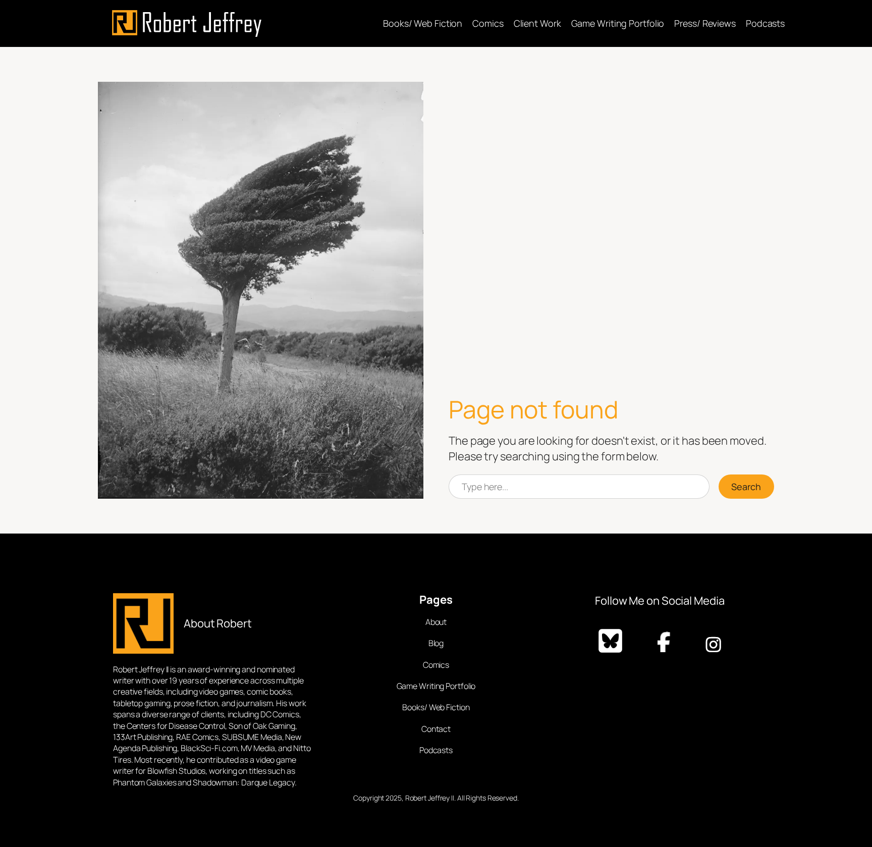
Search (746, 487)
